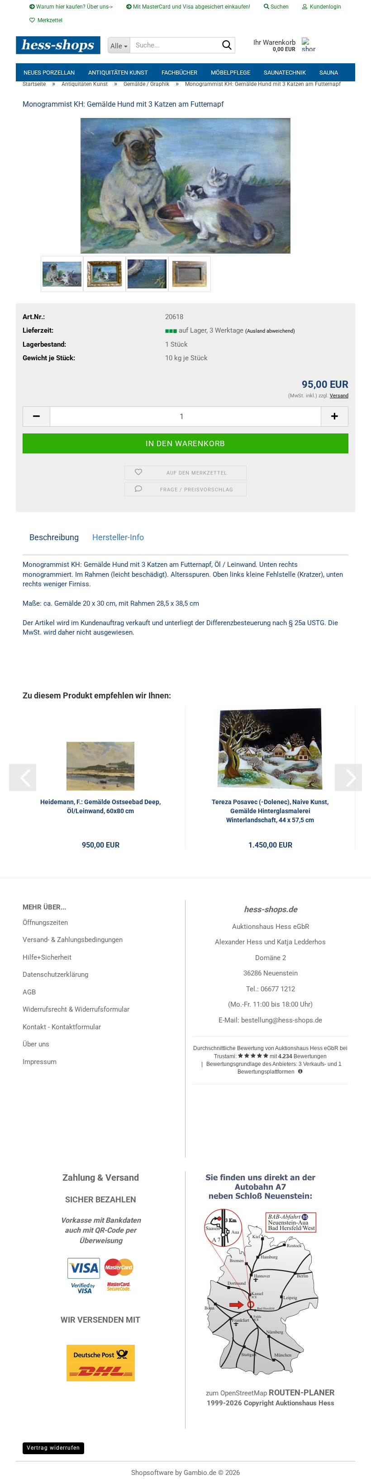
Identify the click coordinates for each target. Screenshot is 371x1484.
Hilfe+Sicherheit (47, 957)
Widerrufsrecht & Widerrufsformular (76, 1009)
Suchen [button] (279, 7)
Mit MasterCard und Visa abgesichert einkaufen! (191, 7)
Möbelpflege (230, 72)
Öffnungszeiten (45, 923)
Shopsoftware (152, 1473)
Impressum (40, 1062)
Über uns (36, 1044)
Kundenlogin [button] (324, 7)
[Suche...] (226, 46)
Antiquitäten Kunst (118, 72)
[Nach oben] (346, 1470)
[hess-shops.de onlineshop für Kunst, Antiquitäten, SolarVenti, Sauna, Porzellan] (58, 45)
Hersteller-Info (118, 537)
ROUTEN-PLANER (302, 1392)
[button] (36, 416)
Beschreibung (54, 537)
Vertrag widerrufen (53, 1448)
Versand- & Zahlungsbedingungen (73, 940)
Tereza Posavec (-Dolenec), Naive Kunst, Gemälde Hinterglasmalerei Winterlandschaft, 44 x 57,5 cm (270, 811)
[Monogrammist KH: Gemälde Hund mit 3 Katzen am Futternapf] (186, 185)
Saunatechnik (285, 72)
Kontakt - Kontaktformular (62, 1027)
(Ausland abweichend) (270, 331)
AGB (29, 992)
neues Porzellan (49, 72)
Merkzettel (48, 20)
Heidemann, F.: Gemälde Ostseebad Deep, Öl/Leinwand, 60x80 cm (100, 806)
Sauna (328, 72)
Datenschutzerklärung (55, 974)
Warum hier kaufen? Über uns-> (74, 7)
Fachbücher (179, 72)
